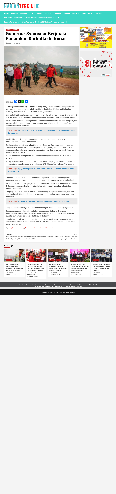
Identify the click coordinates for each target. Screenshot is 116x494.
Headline (9, 29)
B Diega (9, 43)
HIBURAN (67, 13)
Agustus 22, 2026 (11, 274)
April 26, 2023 (16, 43)
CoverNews (62, 292)
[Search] (110, 17)
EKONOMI (48, 13)
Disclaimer (40, 284)
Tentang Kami (21, 284)
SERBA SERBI (86, 13)
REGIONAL (23, 13)
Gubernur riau (29, 228)
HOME (6, 13)
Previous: (24, 236)
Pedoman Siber (49, 284)
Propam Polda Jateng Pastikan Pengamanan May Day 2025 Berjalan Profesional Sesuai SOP (35, 22)
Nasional (9, 259)
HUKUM (39, 13)
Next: (59, 236)
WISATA (74, 13)
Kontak (34, 284)
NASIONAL (14, 13)
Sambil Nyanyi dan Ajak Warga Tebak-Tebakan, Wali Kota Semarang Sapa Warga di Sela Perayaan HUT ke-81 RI (35, 268)
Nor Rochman (10, 272)
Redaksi (28, 284)
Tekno (58, 259)
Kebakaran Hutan (50, 228)
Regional (15, 29)
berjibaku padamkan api (17, 228)
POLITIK (32, 13)
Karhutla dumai (39, 228)
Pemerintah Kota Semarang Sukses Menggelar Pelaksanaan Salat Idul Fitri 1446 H (32, 17)
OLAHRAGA (57, 13)
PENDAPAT (98, 13)
